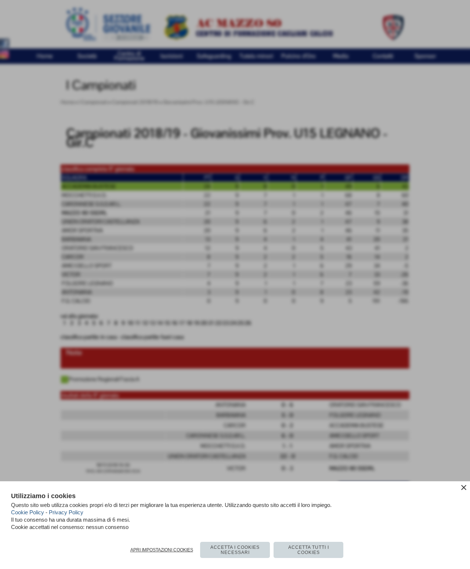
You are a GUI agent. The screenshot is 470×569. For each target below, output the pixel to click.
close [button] (463, 487)
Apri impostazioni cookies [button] (161, 549)
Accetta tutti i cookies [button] (308, 550)
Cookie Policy (27, 512)
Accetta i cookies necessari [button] (235, 550)
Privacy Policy (66, 512)
